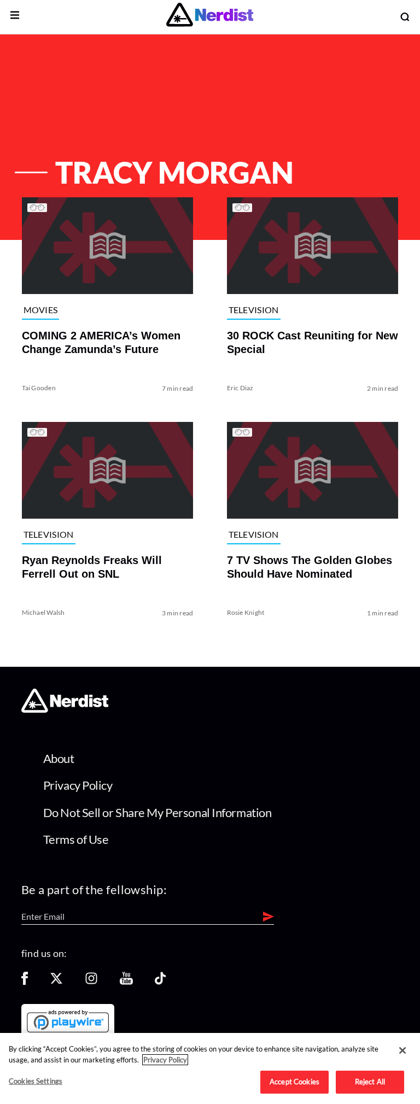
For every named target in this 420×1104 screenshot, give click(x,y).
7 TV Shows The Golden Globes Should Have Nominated (309, 566)
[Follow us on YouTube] (126, 981)
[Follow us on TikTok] (160, 981)
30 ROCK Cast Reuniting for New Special (312, 342)
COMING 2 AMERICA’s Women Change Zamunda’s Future (101, 342)
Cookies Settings (35, 1081)
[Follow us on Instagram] (91, 981)
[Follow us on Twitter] (56, 981)
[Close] (402, 1050)
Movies (41, 309)
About (58, 758)
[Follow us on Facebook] (24, 981)
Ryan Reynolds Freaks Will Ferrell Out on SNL (92, 566)
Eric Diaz (240, 388)
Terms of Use (76, 839)
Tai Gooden (39, 388)
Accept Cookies (294, 1081)
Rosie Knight (246, 612)
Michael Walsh (43, 612)
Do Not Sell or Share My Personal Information (157, 812)
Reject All (370, 1081)
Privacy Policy (78, 785)
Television (254, 309)
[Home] (64, 709)
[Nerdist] (209, 17)
